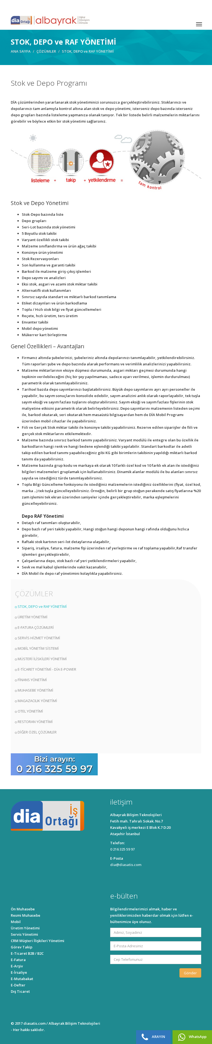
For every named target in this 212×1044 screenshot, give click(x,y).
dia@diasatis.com (125, 864)
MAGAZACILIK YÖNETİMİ (37, 700)
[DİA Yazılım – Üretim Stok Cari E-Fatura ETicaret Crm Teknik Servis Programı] (50, 20)
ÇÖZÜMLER (46, 51)
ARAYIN (158, 1036)
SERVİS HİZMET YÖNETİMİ (39, 637)
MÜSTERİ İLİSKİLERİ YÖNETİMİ (42, 658)
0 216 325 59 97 (122, 849)
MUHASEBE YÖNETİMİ (35, 690)
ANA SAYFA (21, 51)
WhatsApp (197, 1036)
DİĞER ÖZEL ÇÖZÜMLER (37, 732)
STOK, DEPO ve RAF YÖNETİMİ (42, 606)
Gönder (190, 972)
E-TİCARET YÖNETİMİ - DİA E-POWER (47, 669)
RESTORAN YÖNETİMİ (35, 721)
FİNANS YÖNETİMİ (32, 679)
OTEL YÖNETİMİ (30, 711)
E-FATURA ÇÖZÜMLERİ (36, 627)
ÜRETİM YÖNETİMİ (32, 616)
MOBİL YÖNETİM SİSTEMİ (38, 648)
